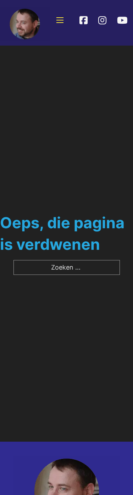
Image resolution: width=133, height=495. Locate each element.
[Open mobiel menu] (59, 20)
